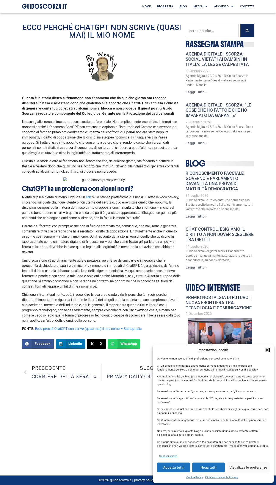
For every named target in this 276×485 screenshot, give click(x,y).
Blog (183, 6)
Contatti (247, 6)
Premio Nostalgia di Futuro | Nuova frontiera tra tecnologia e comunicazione (219, 302)
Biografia (165, 6)
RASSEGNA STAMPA (215, 44)
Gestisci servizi (168, 456)
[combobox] (212, 30)
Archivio (221, 6)
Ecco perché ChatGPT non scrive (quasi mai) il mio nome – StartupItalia (88, 329)
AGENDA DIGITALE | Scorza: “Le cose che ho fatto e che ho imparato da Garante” (218, 110)
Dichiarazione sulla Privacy (221, 477)
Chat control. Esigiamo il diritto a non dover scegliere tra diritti (220, 234)
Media (198, 6)
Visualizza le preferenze (248, 467)
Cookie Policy (194, 477)
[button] (267, 350)
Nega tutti (208, 467)
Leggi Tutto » (196, 92)
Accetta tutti (173, 467)
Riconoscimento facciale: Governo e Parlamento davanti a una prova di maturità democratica (215, 181)
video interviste (213, 288)
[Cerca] (247, 30)
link (88, 197)
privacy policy (144, 480)
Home (146, 6)
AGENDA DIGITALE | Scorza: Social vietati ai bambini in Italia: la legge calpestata (217, 59)
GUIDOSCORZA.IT (44, 6)
